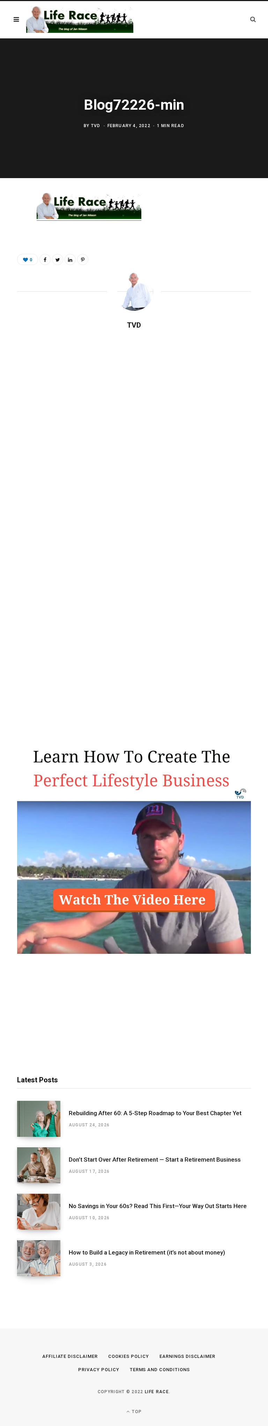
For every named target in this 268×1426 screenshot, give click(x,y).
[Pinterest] (12, 256)
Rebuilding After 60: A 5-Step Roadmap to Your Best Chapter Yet (155, 1113)
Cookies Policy (128, 1356)
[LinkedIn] (70, 259)
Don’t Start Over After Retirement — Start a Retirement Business (155, 1159)
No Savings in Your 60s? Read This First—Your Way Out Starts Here (158, 1205)
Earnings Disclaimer (187, 1356)
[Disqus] (134, 425)
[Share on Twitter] (12, 237)
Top (136, 1411)
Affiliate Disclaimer (70, 1356)
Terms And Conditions (160, 1369)
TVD (95, 125)
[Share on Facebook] (12, 219)
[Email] (12, 274)
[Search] (253, 19)
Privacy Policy (98, 1369)
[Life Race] (79, 19)
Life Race (157, 1391)
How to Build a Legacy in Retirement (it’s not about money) (147, 1252)
